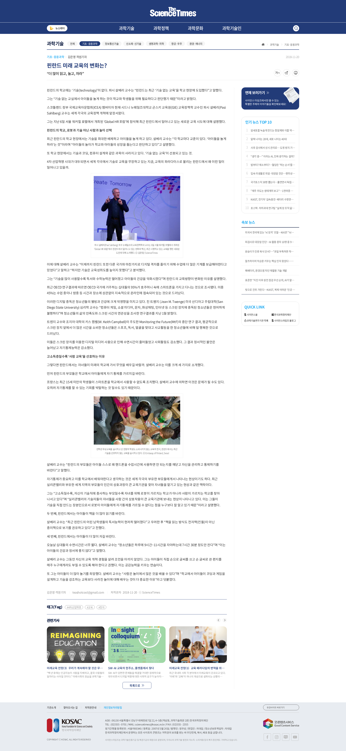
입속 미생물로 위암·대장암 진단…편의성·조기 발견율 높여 (273, 173)
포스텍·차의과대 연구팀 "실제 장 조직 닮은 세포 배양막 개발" (273, 208)
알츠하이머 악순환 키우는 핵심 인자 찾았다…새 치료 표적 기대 (272, 261)
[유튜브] (295, 737)
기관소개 (51, 707)
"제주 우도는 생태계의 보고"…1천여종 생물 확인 (273, 190)
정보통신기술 (112, 43)
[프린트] (295, 72)
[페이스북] (267, 737)
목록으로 (135, 685)
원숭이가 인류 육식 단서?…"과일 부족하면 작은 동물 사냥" (272, 251)
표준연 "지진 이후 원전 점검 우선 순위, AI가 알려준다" (272, 280)
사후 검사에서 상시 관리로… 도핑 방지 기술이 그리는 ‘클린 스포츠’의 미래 (273, 147)
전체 (72, 43)
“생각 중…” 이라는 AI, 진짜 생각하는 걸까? (272, 156)
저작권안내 (90, 707)
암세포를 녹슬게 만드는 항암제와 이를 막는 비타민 (273, 130)
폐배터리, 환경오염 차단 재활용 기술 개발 (266, 270)
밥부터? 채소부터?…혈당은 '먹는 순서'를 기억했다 (273, 164)
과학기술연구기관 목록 (257, 320)
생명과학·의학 (156, 43)
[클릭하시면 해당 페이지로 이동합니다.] (173, 11)
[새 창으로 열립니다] (69, 725)
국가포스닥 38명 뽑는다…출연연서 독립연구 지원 (273, 182)
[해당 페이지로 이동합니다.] (76, 644)
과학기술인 (231, 28)
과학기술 (126, 28)
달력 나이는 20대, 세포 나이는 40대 (269, 139)
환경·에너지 (196, 43)
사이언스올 (252, 314)
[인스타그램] (276, 737)
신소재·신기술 (133, 43)
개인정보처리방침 (113, 707)
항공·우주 (176, 43)
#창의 (102, 607)
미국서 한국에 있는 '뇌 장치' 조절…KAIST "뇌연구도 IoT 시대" (272, 232)
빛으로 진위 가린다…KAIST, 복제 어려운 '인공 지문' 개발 (272, 289)
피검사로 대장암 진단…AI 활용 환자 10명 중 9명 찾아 (272, 242)
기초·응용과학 (89, 43)
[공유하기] (277, 72)
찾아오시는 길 (70, 707)
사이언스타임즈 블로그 (285, 320)
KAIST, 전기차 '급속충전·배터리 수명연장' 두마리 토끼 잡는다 (273, 199)
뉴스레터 (60, 28)
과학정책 (161, 28)
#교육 (90, 607)
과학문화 (195, 28)
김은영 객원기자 (77, 57)
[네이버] (285, 737)
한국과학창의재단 (282, 314)
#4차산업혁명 (74, 607)
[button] (218, 620)
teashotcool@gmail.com (88, 592)
